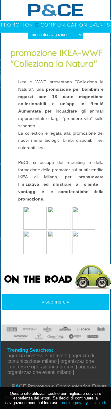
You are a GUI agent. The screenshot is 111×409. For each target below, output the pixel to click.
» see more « (55, 301)
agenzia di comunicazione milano (50, 358)
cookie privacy (75, 402)
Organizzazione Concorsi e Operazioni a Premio (50, 364)
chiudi (100, 402)
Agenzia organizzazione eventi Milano (51, 369)
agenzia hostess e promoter (37, 355)
